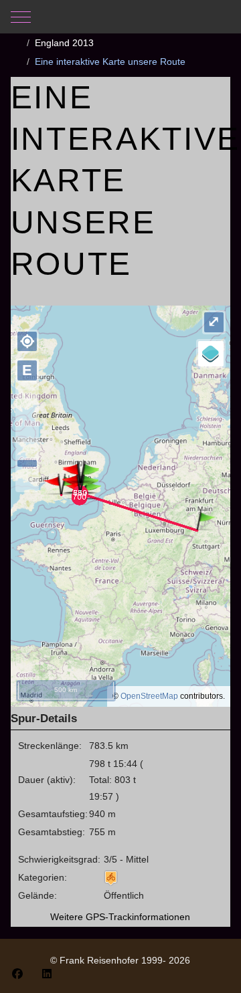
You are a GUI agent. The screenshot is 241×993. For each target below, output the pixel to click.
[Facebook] (17, 974)
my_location (27, 341)
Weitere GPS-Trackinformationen (120, 916)
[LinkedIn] (47, 974)
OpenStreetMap (149, 696)
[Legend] (211, 353)
